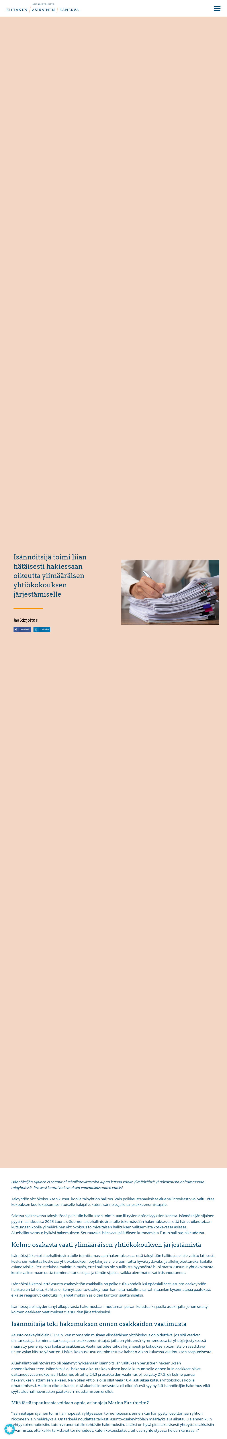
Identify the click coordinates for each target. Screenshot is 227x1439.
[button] (217, 8)
